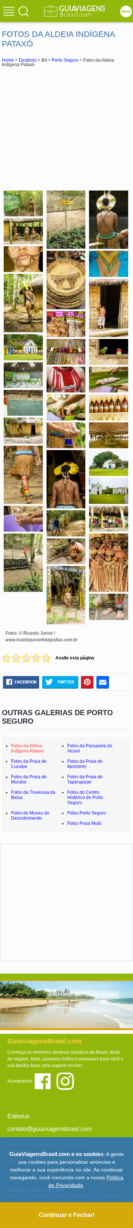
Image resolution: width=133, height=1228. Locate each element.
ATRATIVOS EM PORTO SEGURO (83, 994)
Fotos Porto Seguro (86, 813)
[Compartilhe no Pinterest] (87, 682)
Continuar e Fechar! (67, 1215)
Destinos (28, 60)
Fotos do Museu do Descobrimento (30, 815)
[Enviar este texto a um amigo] (103, 682)
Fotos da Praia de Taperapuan (85, 779)
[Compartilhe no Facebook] (21, 682)
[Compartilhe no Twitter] (60, 682)
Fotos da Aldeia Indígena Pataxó (27, 748)
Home (8, 60)
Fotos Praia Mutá (84, 823)
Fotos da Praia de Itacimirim (85, 764)
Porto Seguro (65, 60)
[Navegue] (10, 12)
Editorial (18, 1116)
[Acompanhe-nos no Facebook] (45, 1080)
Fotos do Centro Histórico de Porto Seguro (85, 797)
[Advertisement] (66, 127)
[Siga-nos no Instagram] (67, 1080)
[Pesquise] (23, 11)
